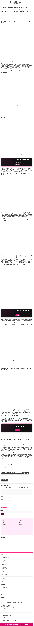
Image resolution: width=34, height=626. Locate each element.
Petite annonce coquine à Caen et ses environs (9, 620)
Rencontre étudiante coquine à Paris (7, 615)
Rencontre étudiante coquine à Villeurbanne (9, 622)
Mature (3, 575)
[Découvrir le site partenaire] (16, 545)
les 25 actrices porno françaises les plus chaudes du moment (20, 458)
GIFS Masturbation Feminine (6, 568)
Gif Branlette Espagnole (5, 557)
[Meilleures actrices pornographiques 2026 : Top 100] (3, 603)
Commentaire (3, 488)
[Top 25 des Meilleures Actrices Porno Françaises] (3, 600)
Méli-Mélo (3, 577)
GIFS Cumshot (4, 560)
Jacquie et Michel (4, 574)
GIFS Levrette (4, 567)
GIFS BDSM (4, 558)
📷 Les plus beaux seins (4, 590)
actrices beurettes (29, 411)
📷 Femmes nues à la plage (5, 588)
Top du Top (3, 581)
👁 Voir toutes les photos (4, 594)
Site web (2, 502)
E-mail (2, 499)
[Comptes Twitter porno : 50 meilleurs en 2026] (2, 611)
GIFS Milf (3, 570)
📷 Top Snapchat (3, 593)
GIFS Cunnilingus (4, 561)
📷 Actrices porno (3, 591)
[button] (1, 2)
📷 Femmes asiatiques (4, 587)
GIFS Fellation (4, 564)
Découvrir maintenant (25, 624)
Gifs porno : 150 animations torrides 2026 (8, 605)
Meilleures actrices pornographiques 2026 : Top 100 (13, 602)
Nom (2, 496)
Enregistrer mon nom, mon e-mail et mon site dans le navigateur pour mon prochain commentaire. (14, 505)
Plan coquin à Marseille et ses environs (8, 617)
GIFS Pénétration (4, 571)
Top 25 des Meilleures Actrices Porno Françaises (13, 599)
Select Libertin (16, 2)
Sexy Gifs (3, 578)
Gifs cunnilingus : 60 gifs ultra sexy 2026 (8, 607)
